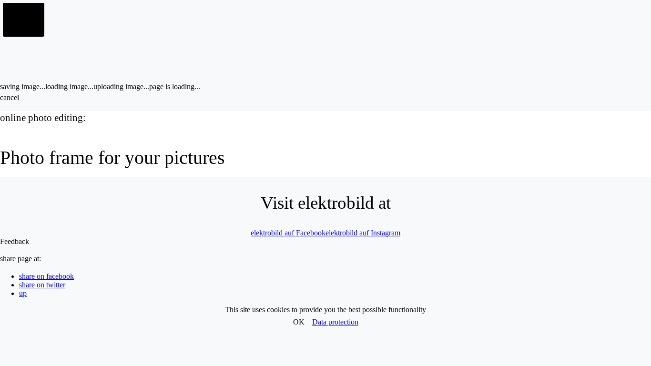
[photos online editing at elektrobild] (24, 20)
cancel (9, 97)
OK (299, 322)
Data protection (335, 322)
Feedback (14, 241)
